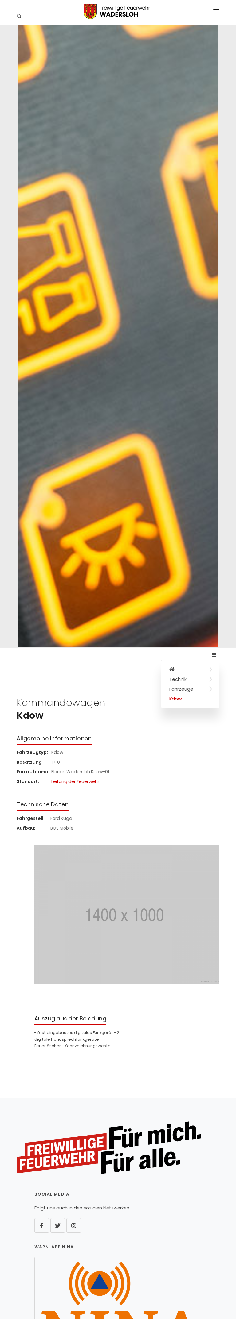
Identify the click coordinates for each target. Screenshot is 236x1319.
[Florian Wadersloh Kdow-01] (127, 917)
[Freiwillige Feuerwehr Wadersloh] (190, 669)
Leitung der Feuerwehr (75, 781)
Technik (178, 679)
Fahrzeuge (181, 689)
